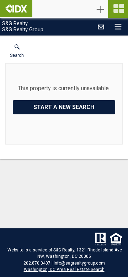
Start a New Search (63, 107)
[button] (17, 52)
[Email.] (101, 26)
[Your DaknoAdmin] (16, 8)
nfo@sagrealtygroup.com (80, 263)
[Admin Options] (100, 9)
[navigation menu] (118, 9)
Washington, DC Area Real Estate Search (64, 269)
